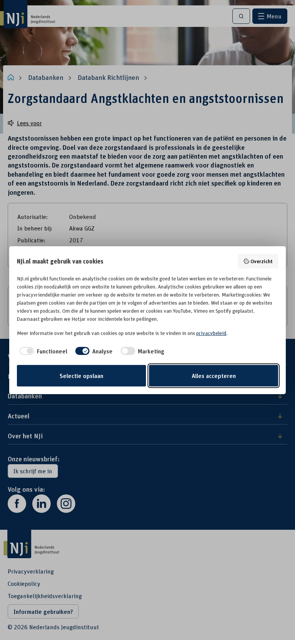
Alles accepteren (214, 375)
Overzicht (261, 261)
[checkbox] (42, 351)
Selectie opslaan (81, 375)
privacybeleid (211, 333)
